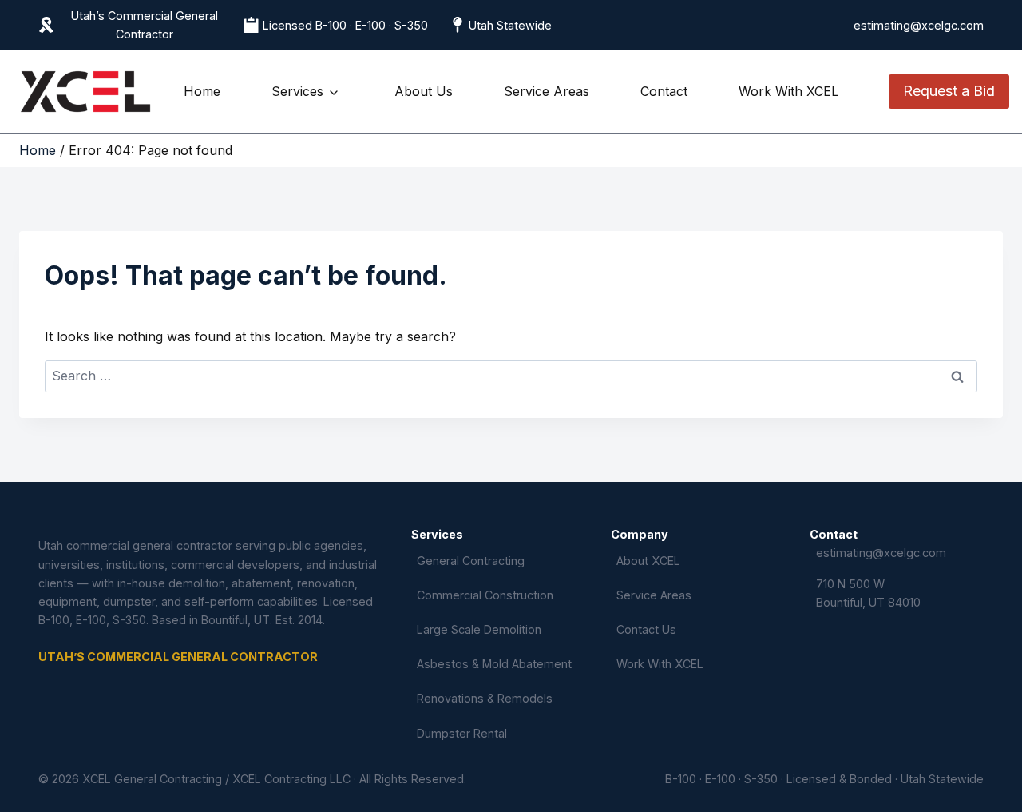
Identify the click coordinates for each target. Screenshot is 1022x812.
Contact (663, 91)
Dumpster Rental (462, 733)
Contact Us (646, 629)
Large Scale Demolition (479, 629)
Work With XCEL (788, 91)
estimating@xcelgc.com (919, 25)
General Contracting (471, 560)
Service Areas (546, 91)
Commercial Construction (485, 595)
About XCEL (648, 560)
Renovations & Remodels (485, 698)
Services (297, 91)
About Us (423, 91)
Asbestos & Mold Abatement (494, 664)
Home (202, 91)
